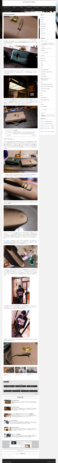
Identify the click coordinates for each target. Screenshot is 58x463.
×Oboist (42, 30)
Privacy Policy (43, 26)
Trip (41, 102)
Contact (42, 21)
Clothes (42, 65)
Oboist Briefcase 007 (7, 373)
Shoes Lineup (43, 28)
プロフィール (43, 35)
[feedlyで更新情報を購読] (12, 391)
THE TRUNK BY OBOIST (45, 99)
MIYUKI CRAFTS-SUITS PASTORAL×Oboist (45, 79)
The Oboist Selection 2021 (19, 373)
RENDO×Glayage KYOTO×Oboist (46, 84)
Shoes (42, 95)
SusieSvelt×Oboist (7, 381)
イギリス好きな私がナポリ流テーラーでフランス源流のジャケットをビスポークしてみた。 (47, 44)
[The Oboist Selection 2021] (20, 370)
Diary (42, 67)
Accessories (43, 58)
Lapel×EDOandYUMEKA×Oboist (46, 71)
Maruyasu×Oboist (44, 76)
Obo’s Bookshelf (43, 24)
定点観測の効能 (29, 373)
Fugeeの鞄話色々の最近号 (8, 242)
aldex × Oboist (43, 60)
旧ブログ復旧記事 (44, 106)
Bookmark (42, 19)
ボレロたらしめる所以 (44, 121)
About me (42, 17)
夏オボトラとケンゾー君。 (45, 125)
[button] (36, 56)
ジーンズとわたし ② (44, 52)
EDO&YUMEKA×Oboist (45, 69)
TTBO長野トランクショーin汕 (46, 48)
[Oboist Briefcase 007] (9, 370)
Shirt (41, 93)
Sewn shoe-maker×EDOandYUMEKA (47, 86)
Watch (42, 104)
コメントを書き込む (20, 453)
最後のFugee (43, 50)
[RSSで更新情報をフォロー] (29, 391)
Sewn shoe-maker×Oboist (45, 88)
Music (42, 82)
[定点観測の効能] (32, 370)
